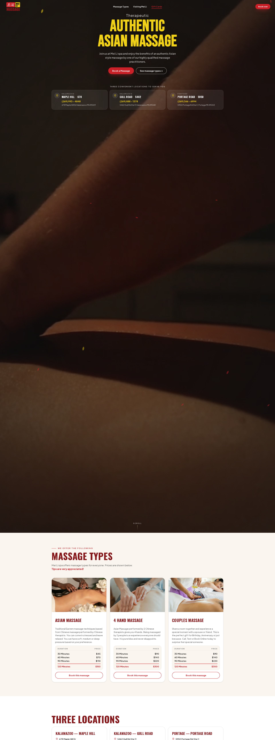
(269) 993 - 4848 (71, 101)
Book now (263, 6)
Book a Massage (121, 70)
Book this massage (79, 675)
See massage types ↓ (151, 70)
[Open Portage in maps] (173, 95)
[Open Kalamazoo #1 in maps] (57, 95)
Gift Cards (156, 6)
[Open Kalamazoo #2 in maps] (115, 95)
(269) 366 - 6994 (187, 101)
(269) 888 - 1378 (129, 101)
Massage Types (121, 6)
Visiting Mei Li (140, 6)
